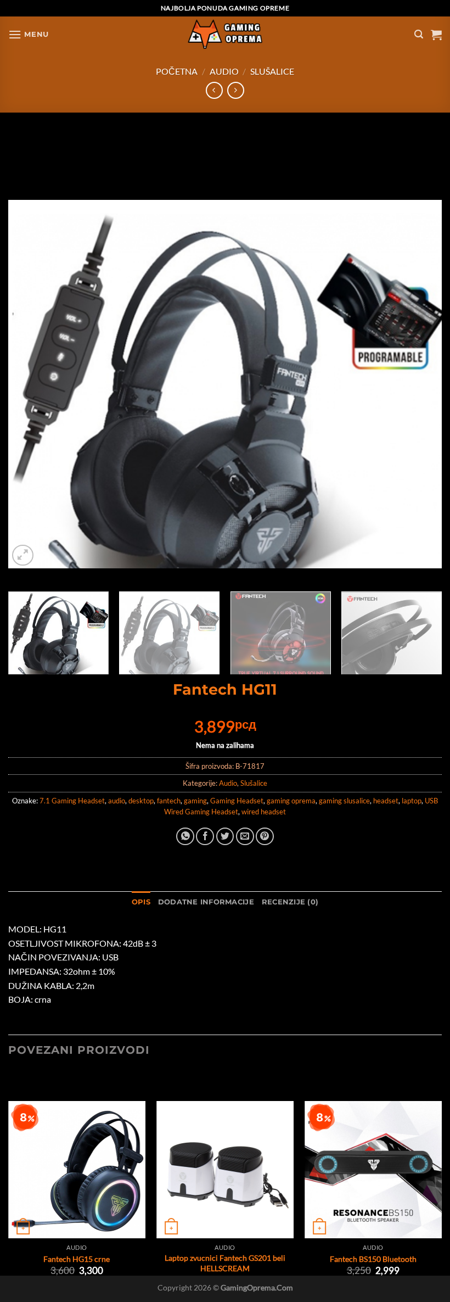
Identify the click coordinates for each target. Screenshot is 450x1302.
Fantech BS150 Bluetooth (373, 1259)
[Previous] (31, 351)
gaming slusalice (344, 800)
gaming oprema (291, 800)
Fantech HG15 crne (76, 1259)
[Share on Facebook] (205, 837)
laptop (411, 800)
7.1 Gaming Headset (72, 800)
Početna (177, 71)
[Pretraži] (418, 34)
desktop (141, 800)
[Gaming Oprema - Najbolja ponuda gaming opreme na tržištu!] (225, 34)
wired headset (263, 811)
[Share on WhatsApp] (185, 837)
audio (116, 800)
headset (385, 800)
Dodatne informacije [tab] (206, 902)
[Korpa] (436, 35)
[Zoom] (22, 555)
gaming (195, 800)
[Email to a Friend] (245, 837)
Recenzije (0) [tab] (290, 902)
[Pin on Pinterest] (265, 837)
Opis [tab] (141, 902)
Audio (224, 71)
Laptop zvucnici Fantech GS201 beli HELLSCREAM (225, 1263)
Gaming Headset (236, 800)
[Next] (419, 351)
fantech (169, 800)
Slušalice (272, 71)
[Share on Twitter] (225, 837)
